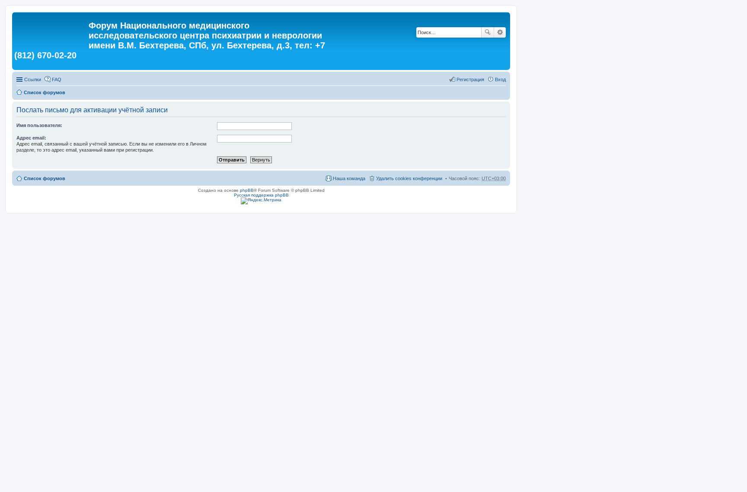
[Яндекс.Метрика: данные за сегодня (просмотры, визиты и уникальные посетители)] (261, 200)
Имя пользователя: (39, 125)
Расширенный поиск (500, 32)
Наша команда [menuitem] (349, 178)
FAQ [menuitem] (56, 79)
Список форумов (44, 92)
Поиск (487, 32)
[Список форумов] (51, 28)
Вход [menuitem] (500, 79)
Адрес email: (31, 137)
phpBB (247, 190)
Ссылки (32, 79)
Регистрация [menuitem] (470, 79)
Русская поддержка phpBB (261, 195)
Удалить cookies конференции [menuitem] (409, 178)
